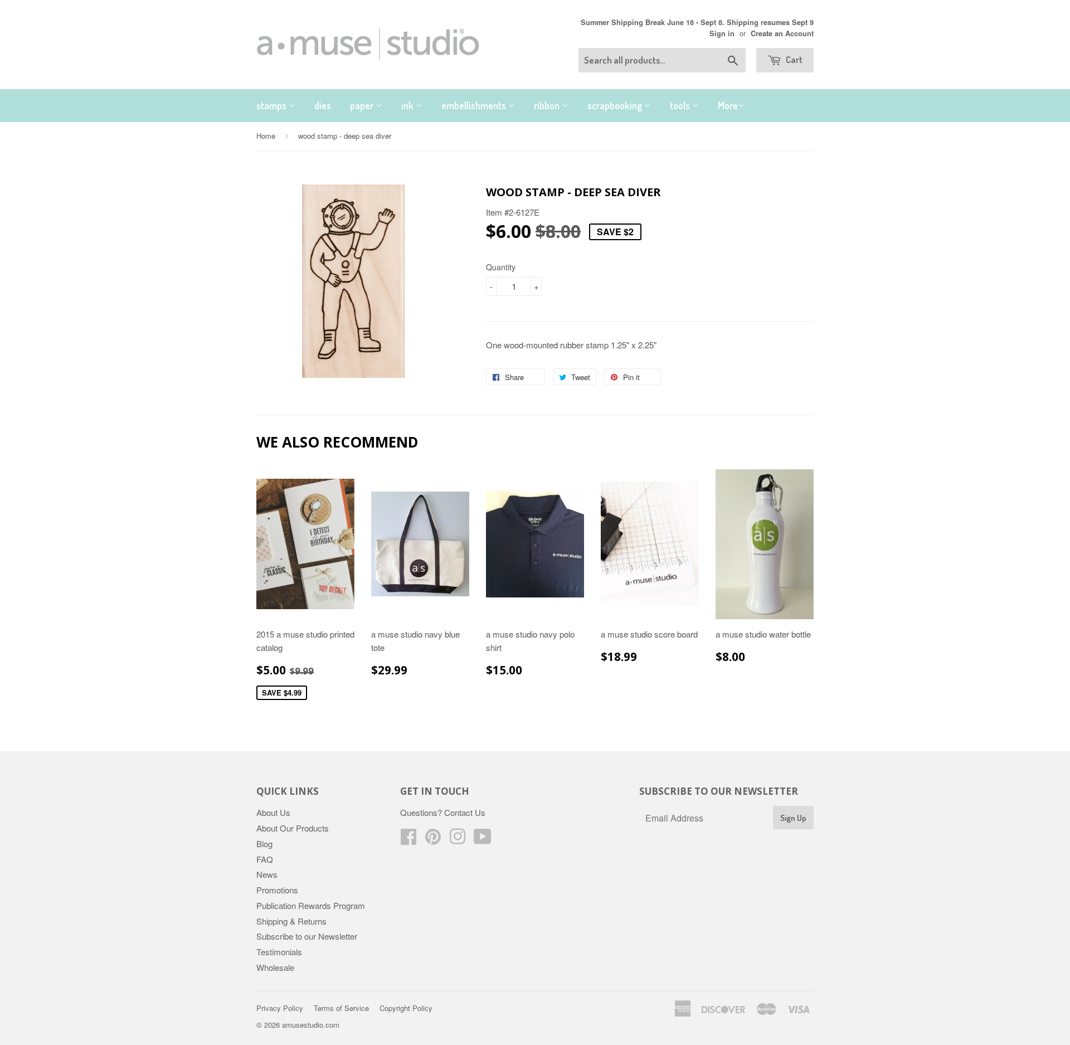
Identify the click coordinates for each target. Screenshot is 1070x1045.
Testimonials (279, 951)
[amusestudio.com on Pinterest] (433, 839)
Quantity (500, 267)
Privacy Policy (279, 1008)
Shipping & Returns (291, 921)
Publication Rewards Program (310, 905)
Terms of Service (341, 1008)
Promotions (277, 890)
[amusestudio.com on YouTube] (483, 839)
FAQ (264, 859)
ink (408, 105)
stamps (272, 105)
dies (322, 105)
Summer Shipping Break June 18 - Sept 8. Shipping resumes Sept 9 (697, 22)
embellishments (474, 105)
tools (681, 105)
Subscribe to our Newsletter (306, 936)
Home (265, 135)
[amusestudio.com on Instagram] (457, 839)
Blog (264, 843)
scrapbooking (615, 105)
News (267, 874)
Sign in (722, 33)
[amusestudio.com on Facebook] (408, 839)
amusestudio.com (310, 1024)
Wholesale (275, 967)
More (728, 105)
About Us (273, 812)
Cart (793, 59)
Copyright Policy (406, 1008)
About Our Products (292, 828)
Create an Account (782, 33)
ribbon (548, 105)
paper (363, 105)
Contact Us (464, 812)
